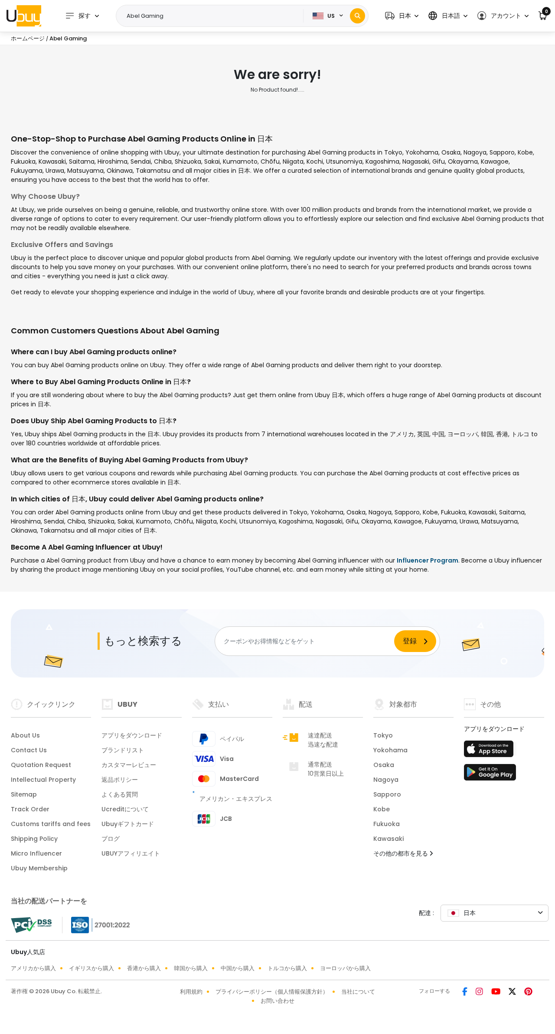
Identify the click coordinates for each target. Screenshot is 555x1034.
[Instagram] (480, 992)
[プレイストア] (490, 775)
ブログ (110, 838)
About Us (25, 735)
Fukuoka (386, 824)
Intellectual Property (43, 779)
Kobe (381, 809)
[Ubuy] (24, 15)
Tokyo (383, 735)
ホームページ (28, 38)
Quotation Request (41, 765)
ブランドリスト (122, 750)
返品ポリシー (119, 779)
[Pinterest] (528, 992)
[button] (402, 15)
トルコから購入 (287, 968)
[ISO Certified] (96, 924)
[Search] (357, 15)
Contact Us (29, 750)
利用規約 (191, 992)
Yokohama (390, 750)
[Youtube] (496, 992)
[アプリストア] (490, 751)
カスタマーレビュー (128, 765)
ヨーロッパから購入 (345, 968)
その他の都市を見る (401, 853)
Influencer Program (427, 560)
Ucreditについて (125, 809)
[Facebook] (465, 992)
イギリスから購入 (91, 968)
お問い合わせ (277, 1001)
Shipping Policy (34, 838)
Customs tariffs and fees (51, 824)
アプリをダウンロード (131, 735)
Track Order (30, 809)
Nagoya (385, 779)
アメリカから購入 (33, 968)
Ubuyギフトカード (127, 824)
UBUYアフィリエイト (130, 853)
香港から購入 (144, 968)
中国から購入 (238, 968)
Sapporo (387, 794)
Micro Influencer (36, 853)
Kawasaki (388, 838)
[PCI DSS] (31, 925)
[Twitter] (513, 992)
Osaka (383, 765)
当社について (358, 992)
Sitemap (24, 794)
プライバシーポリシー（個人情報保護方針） (271, 992)
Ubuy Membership (39, 868)
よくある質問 (119, 794)
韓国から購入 (191, 968)
